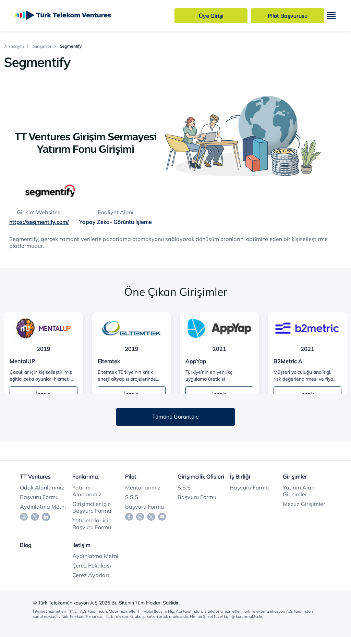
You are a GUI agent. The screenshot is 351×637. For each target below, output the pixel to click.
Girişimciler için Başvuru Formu (91, 507)
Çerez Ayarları (90, 575)
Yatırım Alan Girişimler (298, 491)
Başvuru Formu (39, 497)
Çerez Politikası (91, 565)
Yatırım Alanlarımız (86, 491)
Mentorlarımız (142, 487)
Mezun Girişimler (304, 503)
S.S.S (131, 497)
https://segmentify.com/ (39, 221)
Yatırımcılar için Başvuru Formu (91, 524)
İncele (43, 394)
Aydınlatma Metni (43, 506)
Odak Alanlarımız (42, 487)
